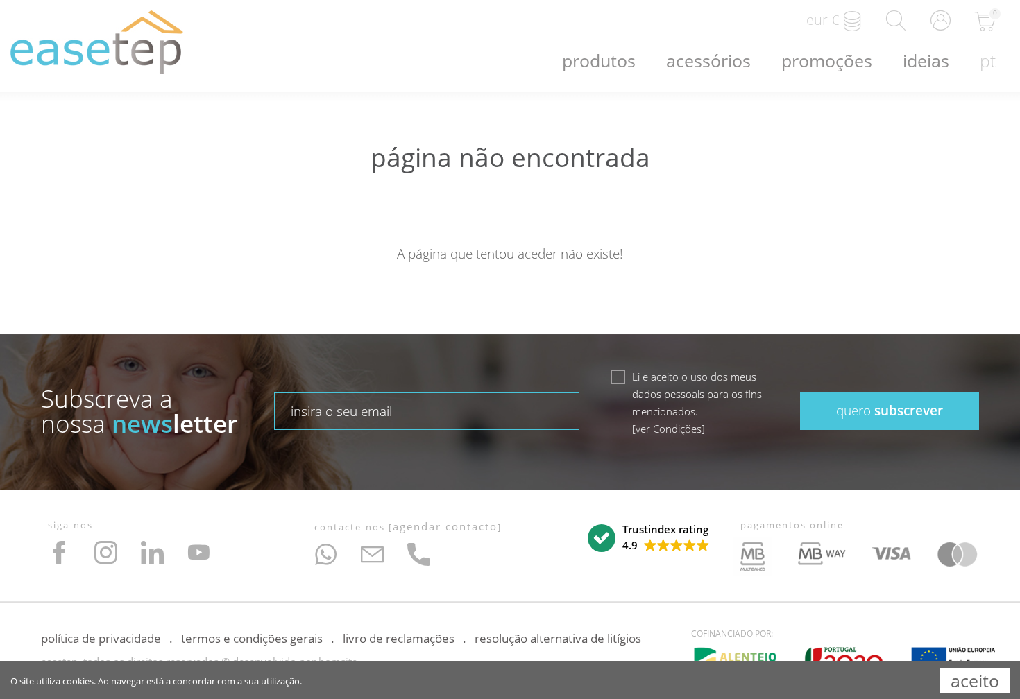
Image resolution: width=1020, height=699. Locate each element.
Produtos (599, 60)
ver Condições (669, 428)
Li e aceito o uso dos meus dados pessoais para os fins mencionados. (697, 402)
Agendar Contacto (445, 526)
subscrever (889, 411)
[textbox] (426, 411)
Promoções (826, 60)
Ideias (926, 60)
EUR (822, 19)
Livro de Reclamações (398, 638)
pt (988, 60)
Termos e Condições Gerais (252, 638)
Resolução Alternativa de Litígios (558, 638)
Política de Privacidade (101, 638)
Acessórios (708, 60)
